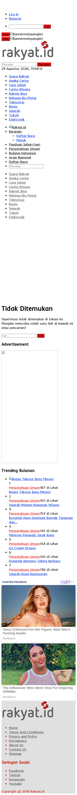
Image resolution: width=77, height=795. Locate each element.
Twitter (15, 775)
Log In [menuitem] (14, 14)
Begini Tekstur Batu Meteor (30, 492)
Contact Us (17, 749)
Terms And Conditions (26, 732)
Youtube (15, 783)
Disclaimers (18, 741)
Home (13, 728)
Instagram (17, 779)
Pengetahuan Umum (24, 487)
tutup (5, 34)
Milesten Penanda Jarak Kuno (31, 535)
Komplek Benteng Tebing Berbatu (34, 561)
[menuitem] (42, 26)
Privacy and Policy (23, 736)
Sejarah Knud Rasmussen (28, 574)
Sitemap (15, 753)
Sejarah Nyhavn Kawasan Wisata (34, 505)
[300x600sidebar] (29, 462)
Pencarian (44, 64)
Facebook (16, 771)
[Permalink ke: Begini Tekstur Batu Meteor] (31, 479)
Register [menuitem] (15, 18)
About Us (16, 745)
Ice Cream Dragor (22, 548)
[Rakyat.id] (27, 60)
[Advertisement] (38, 261)
